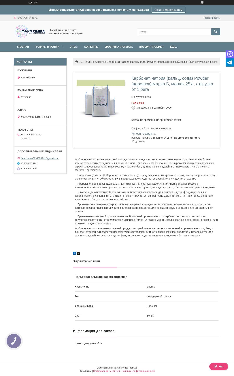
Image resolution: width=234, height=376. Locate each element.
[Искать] (215, 31)
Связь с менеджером (168, 9)
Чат (221, 366)
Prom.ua (133, 368)
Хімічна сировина (95, 61)
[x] (78, 253)
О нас (74, 46)
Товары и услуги (47, 46)
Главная (23, 46)
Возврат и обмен (151, 46)
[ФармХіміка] (29, 37)
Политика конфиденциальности (138, 371)
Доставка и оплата (119, 46)
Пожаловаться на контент (106, 371)
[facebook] (74, 253)
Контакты (91, 46)
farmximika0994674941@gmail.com (40, 158)
